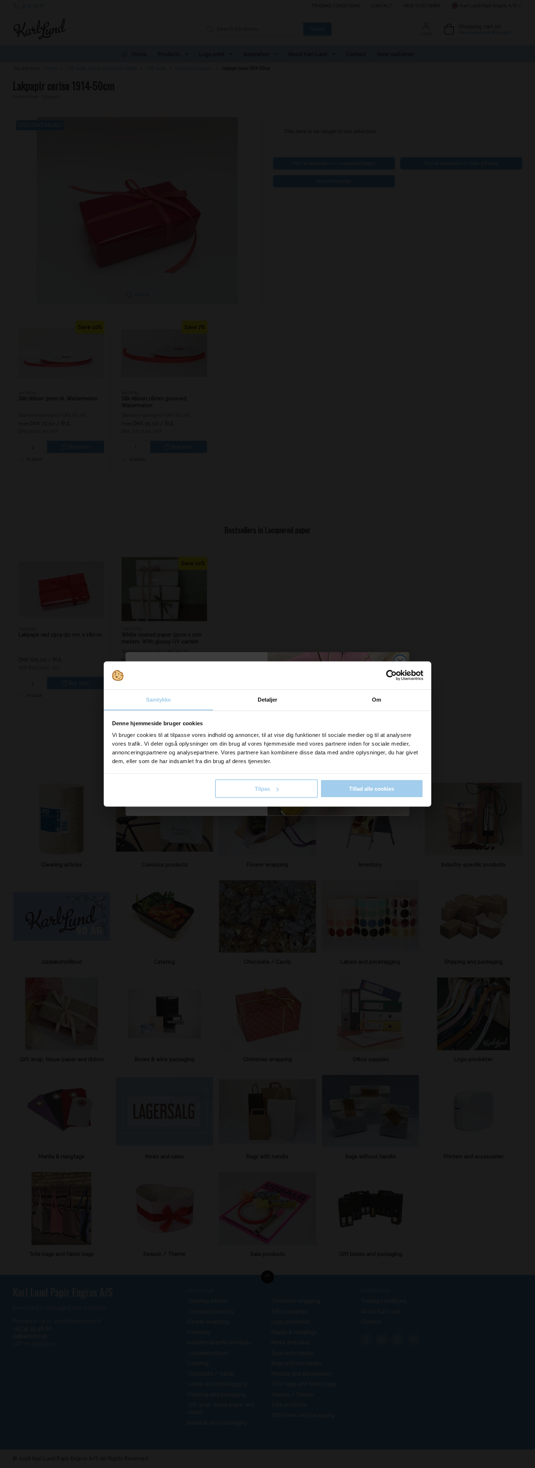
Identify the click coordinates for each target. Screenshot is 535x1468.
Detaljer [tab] (268, 699)
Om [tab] (376, 699)
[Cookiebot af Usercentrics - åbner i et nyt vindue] (391, 675)
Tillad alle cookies (371, 789)
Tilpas (262, 789)
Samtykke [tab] (158, 699)
